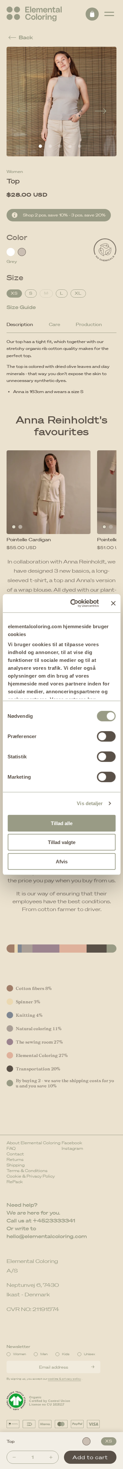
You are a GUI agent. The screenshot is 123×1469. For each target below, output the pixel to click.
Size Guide (21, 307)
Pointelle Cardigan (29, 539)
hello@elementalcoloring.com (47, 1236)
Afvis (62, 861)
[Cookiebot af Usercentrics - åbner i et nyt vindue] (73, 603)
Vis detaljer (90, 803)
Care (54, 324)
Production (89, 324)
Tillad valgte (61, 842)
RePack (15, 1181)
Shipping (16, 1165)
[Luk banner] (113, 603)
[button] (109, 14)
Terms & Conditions (27, 1170)
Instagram (72, 1148)
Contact (15, 1154)
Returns (15, 1159)
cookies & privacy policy (64, 1379)
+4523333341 (54, 1220)
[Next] (100, 111)
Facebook (72, 1143)
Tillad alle (61, 823)
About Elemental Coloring (33, 1143)
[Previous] (22, 111)
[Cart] (92, 14)
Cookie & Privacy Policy (31, 1176)
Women (15, 171)
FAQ (11, 1148)
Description (20, 324)
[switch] (106, 736)
